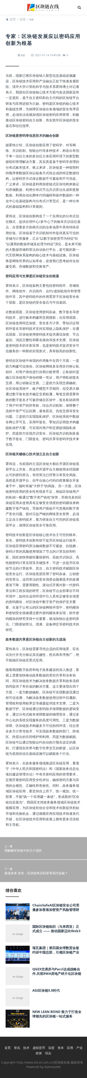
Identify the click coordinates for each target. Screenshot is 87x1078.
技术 (26, 1048)
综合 (48, 1053)
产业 (79, 1048)
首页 (13, 19)
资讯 (17, 1048)
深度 (22, 19)
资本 (61, 1048)
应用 (70, 1048)
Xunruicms (53, 1067)
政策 (39, 1053)
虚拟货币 (39, 1048)
